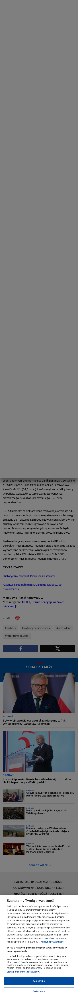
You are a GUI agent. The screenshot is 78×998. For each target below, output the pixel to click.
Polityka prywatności (52, 941)
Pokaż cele (39, 991)
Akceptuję (39, 980)
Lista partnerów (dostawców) (23, 971)
